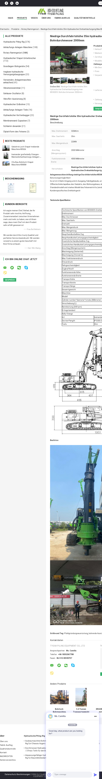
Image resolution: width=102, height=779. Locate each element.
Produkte (22, 18)
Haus (10, 18)
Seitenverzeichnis (8, 760)
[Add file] (49, 775)
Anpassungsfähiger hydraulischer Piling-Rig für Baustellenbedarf (42, 756)
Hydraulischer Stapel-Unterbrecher (19, 58)
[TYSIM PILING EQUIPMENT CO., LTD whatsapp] (13, 267)
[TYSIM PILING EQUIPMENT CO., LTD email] (6, 267)
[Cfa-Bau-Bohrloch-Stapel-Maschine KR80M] (6, 163)
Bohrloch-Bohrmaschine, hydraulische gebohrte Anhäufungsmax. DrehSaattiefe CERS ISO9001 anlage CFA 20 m (59, 710)
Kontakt (3, 752)
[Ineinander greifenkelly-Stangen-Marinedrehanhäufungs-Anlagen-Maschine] (6, 156)
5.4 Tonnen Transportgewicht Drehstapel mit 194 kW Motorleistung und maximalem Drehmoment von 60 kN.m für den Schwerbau (81, 710)
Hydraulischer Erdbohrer (14, 104)
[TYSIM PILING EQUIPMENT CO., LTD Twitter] (11, 3)
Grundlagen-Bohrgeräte (14, 66)
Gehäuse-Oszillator (12, 93)
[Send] (95, 775)
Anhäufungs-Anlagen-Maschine (17, 47)
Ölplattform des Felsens (14, 131)
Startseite (4, 29)
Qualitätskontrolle (84, 18)
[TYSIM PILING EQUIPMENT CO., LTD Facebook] (6, 3)
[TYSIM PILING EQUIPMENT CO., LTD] (51, 12)
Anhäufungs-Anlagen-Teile (15, 110)
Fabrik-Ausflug (62, 18)
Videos (34, 18)
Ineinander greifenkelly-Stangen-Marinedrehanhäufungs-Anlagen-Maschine (26, 157)
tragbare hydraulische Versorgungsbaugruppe (14, 73)
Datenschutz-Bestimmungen (17, 774)
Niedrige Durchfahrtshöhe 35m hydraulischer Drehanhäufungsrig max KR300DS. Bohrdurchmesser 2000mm (68, 89)
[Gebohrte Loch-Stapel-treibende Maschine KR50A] (6, 148)
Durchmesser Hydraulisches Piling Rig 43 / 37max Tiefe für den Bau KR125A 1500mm (42, 750)
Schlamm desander (12, 126)
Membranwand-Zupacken (15, 120)
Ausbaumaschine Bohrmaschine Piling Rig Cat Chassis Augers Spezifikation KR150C (41, 742)
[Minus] (95, 716)
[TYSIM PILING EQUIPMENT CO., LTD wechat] (20, 267)
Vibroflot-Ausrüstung (13, 99)
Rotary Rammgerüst (30, 29)
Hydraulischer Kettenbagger (16, 115)
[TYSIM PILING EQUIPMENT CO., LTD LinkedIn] (17, 3)
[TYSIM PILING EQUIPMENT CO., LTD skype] (27, 267)
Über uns (46, 18)
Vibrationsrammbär (12, 88)
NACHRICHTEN (6, 756)
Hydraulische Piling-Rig (14, 42)
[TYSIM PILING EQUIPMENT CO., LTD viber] (6, 272)
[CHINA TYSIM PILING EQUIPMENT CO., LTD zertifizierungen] (11, 188)
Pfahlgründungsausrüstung (76, 633)
